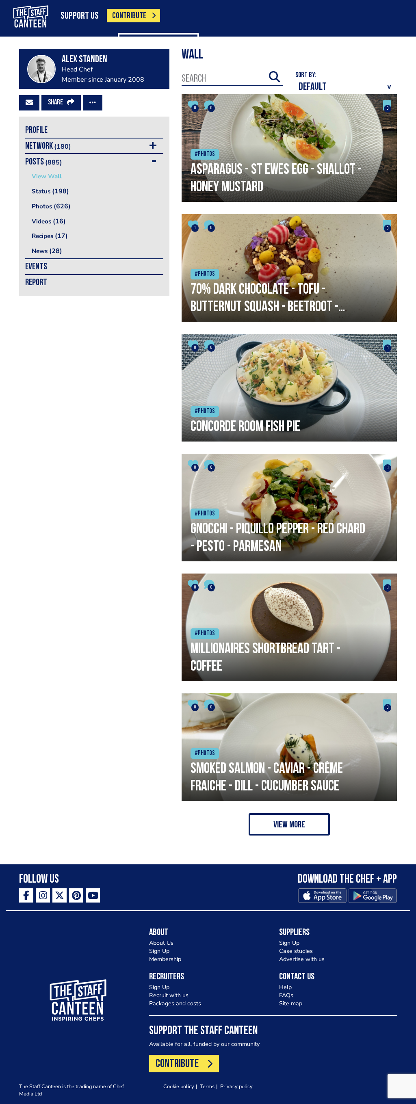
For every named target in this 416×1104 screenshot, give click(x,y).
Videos (49, 221)
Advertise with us (302, 959)
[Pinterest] (76, 895)
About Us (161, 943)
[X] (59, 895)
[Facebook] (26, 895)
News (47, 251)
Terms (207, 1086)
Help (285, 987)
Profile (36, 130)
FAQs (286, 995)
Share (55, 102)
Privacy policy (236, 1086)
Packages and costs (175, 1003)
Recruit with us (168, 995)
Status (50, 191)
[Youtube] (93, 895)
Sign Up (159, 951)
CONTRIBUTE (129, 16)
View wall (47, 176)
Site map (290, 1003)
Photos (51, 206)
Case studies (296, 951)
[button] (289, 824)
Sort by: (305, 75)
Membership (165, 959)
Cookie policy (178, 1086)
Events (36, 267)
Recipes (50, 236)
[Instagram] (43, 895)
